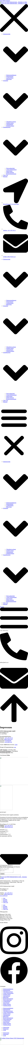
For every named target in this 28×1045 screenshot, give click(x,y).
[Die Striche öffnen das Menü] (14, 628)
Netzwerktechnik (10, 393)
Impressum (5, 1028)
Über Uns (5, 400)
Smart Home (9, 396)
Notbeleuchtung (10, 351)
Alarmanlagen (9, 349)
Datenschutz (6, 1027)
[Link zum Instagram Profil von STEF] (14, 955)
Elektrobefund (9, 301)
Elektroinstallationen (11, 300)
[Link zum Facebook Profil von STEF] (14, 983)
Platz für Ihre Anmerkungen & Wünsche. (10, 867)
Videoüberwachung (11, 347)
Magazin (5, 402)
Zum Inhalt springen (5, 0)
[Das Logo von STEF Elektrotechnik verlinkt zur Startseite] (13, 2)
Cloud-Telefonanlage (11, 395)
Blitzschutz (9, 304)
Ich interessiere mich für (6, 836)
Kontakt (5, 899)
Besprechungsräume (11, 399)
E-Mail (2, 833)
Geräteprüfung (9, 303)
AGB (16, 744)
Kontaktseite (8, 740)
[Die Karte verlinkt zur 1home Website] (12, 1038)
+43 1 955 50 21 (9, 738)
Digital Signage (10, 397)
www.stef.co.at (8, 742)
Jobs (4, 898)
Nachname (3, 831)
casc (15, 747)
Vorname (2, 829)
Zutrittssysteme (10, 348)
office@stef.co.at (8, 739)
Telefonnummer (4, 834)
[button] (14, 432)
